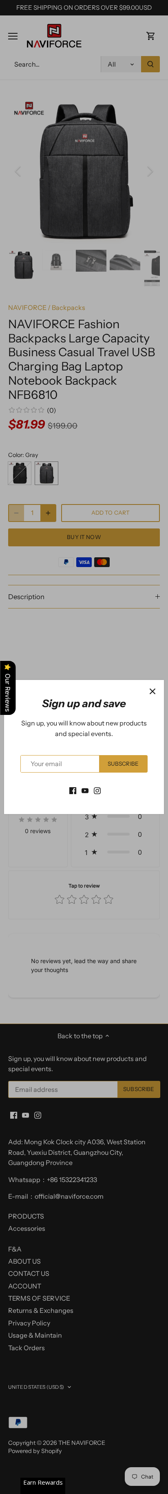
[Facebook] (72, 790)
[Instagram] (97, 790)
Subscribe (123, 763)
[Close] (152, 691)
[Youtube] (85, 790)
